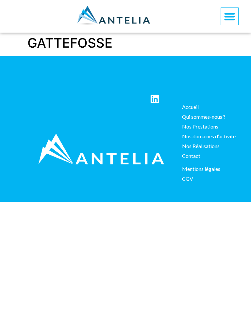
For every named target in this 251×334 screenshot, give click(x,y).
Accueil (190, 107)
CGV (187, 178)
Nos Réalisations (201, 146)
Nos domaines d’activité (209, 136)
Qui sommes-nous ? (204, 117)
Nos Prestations (200, 126)
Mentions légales (201, 169)
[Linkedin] (154, 99)
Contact (191, 156)
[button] (230, 16)
